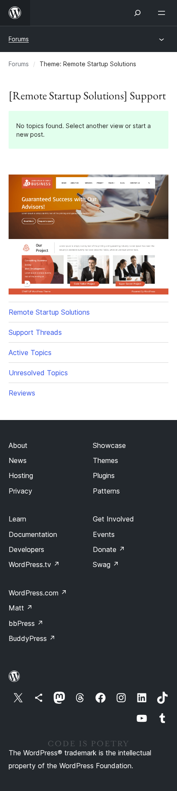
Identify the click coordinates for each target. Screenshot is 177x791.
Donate (109, 549)
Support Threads (35, 332)
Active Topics (30, 352)
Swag (106, 564)
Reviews (22, 393)
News (18, 460)
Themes (105, 460)
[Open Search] (137, 13)
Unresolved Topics (38, 372)
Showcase (109, 445)
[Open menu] (163, 13)
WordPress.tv (34, 564)
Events (104, 534)
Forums (19, 39)
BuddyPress (32, 638)
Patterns (106, 491)
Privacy (20, 491)
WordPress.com (38, 593)
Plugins (104, 475)
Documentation (33, 534)
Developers (26, 549)
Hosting (21, 475)
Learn (17, 519)
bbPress (26, 623)
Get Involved (113, 519)
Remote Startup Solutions (49, 312)
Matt (21, 608)
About (18, 445)
